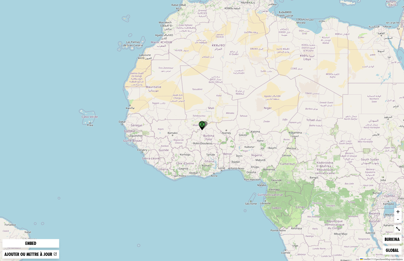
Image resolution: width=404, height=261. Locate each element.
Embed (30, 243)
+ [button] (398, 211)
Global (393, 250)
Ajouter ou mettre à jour (28, 254)
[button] (202, 125)
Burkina (392, 239)
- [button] (398, 218)
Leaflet (367, 259)
